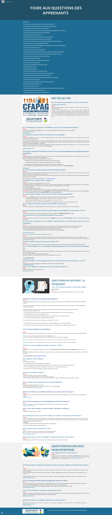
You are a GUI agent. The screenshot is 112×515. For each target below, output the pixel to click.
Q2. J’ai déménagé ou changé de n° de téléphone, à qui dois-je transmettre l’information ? (40, 26)
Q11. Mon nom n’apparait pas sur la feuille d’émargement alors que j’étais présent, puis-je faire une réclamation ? (44, 45)
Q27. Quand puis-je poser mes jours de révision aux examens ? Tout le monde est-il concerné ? (41, 77)
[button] (2, 513)
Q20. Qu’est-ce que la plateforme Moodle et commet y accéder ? (35, 64)
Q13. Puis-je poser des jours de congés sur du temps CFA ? (34, 49)
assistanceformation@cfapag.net (29, 131)
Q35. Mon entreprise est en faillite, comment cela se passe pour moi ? (36, 92)
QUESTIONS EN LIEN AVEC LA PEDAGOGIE (31, 58)
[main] (56, 10)
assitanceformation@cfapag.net (28, 148)
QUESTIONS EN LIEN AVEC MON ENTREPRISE (32, 83)
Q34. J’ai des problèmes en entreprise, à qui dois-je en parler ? (34, 90)
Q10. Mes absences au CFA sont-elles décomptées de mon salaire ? (36, 43)
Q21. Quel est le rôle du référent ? (29, 66)
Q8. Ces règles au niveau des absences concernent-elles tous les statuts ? (37, 39)
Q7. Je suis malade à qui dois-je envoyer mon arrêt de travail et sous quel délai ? (38, 36)
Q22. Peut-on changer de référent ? (30, 68)
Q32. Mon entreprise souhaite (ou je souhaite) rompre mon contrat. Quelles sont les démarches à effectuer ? (43, 88)
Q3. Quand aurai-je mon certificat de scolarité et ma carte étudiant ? (36, 28)
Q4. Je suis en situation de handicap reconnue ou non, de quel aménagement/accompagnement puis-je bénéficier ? (44, 30)
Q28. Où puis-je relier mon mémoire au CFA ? (31, 79)
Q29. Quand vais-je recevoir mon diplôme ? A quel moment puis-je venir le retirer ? (38, 81)
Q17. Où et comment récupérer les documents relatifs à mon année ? (36, 60)
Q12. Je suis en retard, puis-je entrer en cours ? (32, 47)
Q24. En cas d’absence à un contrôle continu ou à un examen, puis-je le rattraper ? (38, 73)
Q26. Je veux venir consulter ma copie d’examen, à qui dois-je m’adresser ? (37, 75)
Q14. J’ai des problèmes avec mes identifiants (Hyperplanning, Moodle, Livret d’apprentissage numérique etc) (43, 51)
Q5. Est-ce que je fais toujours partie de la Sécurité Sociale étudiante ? (36, 32)
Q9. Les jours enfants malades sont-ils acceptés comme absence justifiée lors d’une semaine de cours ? (42, 41)
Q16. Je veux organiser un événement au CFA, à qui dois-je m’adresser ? (36, 56)
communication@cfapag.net (28, 270)
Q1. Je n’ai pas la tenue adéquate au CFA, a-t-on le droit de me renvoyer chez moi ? (38, 24)
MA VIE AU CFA (26, 21)
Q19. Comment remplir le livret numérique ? (31, 62)
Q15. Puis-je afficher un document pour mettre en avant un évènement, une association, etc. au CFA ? (42, 53)
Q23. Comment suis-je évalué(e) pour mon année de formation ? (35, 71)
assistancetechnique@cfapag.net (29, 258)
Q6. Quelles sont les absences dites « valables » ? (32, 34)
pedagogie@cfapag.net (27, 132)
